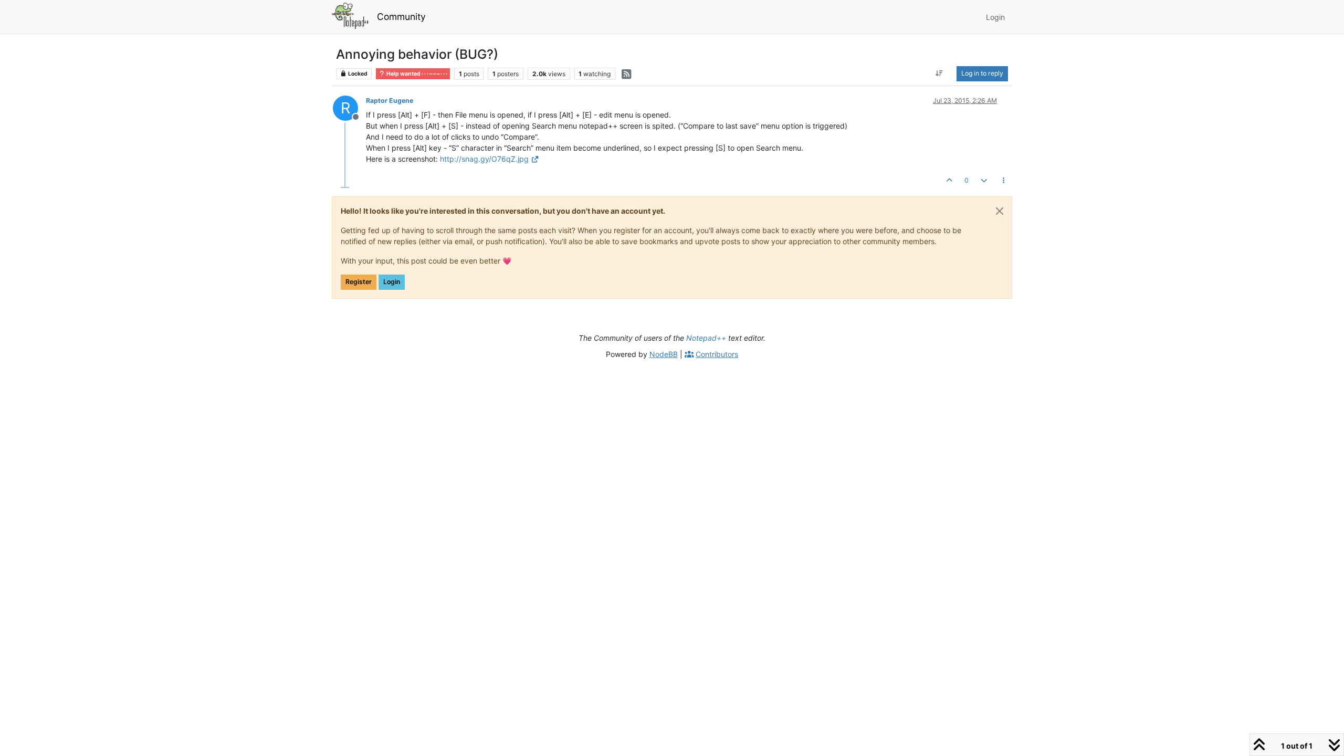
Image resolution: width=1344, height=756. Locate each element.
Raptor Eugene (389, 100)
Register (358, 282)
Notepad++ (706, 337)
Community (401, 16)
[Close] (1000, 211)
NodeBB (663, 354)
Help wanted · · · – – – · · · (416, 73)
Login (391, 282)
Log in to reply (982, 73)
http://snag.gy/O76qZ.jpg (484, 158)
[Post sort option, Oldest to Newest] (939, 73)
